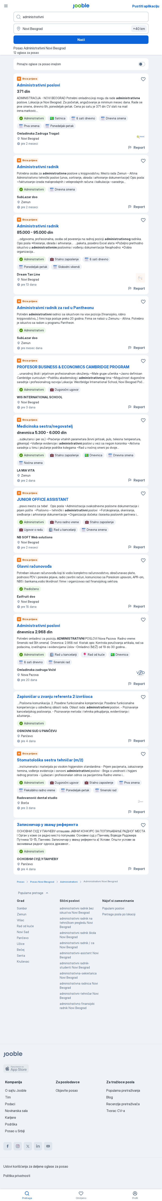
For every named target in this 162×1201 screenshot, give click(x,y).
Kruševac (23, 961)
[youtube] (48, 1146)
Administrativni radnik (38, 167)
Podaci (10, 1104)
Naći (81, 40)
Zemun (21, 914)
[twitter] (28, 1146)
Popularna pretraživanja (123, 1090)
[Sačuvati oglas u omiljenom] (143, 79)
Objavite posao (67, 1090)
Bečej (20, 949)
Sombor (22, 908)
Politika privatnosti (16, 1176)
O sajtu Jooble (15, 1090)
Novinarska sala (16, 1111)
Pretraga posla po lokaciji (118, 914)
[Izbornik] (6, 6)
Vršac (20, 920)
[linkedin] (38, 1146)
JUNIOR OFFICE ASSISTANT (43, 499)
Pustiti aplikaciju (145, 6)
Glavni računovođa (34, 566)
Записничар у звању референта (47, 824)
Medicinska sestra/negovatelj (45, 426)
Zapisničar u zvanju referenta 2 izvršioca (55, 696)
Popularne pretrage (30, 893)
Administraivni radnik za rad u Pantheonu (55, 307)
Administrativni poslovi (38, 85)
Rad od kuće (25, 926)
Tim (8, 1097)
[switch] (141, 64)
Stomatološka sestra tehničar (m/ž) (50, 760)
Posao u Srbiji (15, 1131)
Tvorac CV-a (115, 1111)
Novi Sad (23, 932)
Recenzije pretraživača (123, 1104)
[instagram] (18, 1146)
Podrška (11, 1124)
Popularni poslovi (113, 908)
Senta (21, 955)
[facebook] (7, 1146)
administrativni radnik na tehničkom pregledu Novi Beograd (76, 923)
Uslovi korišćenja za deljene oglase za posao (35, 1166)
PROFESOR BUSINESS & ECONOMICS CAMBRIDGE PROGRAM (73, 367)
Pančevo (22, 938)
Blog (109, 1097)
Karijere (10, 1117)
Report (139, 147)
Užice (20, 944)
